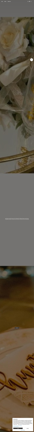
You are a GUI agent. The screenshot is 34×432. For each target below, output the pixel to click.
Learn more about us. (16, 426)
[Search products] (31, 60)
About (5, 1)
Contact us (9, 1)
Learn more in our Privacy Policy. (17, 425)
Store (2, 1)
